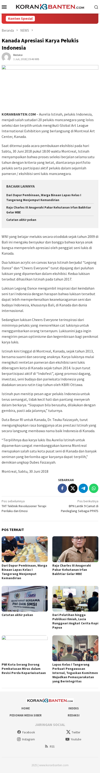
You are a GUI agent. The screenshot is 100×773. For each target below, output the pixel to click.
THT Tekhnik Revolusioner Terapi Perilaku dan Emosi (24, 506)
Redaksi (74, 715)
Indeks (73, 708)
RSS (52, 747)
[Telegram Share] (83, 488)
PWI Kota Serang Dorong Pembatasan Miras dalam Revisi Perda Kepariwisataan (24, 668)
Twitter (76, 732)
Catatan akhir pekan (21, 220)
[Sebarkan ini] (62, 488)
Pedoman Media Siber (26, 715)
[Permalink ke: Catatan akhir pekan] (25, 599)
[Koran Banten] (50, 6)
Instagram (28, 739)
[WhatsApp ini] (93, 488)
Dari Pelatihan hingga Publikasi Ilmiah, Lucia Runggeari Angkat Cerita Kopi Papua (75, 621)
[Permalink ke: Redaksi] (6, 57)
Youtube (76, 739)
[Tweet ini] (72, 488)
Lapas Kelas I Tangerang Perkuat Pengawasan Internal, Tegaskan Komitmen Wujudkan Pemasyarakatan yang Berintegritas (75, 672)
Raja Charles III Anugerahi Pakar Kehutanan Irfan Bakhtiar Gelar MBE (71, 569)
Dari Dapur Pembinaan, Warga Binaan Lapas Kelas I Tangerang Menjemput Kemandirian (24, 571)
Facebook (28, 732)
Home (25, 708)
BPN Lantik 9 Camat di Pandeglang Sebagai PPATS (79, 506)
